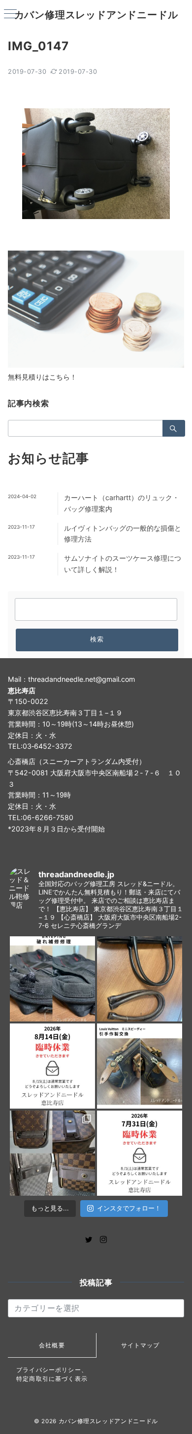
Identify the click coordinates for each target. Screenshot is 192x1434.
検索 (97, 639)
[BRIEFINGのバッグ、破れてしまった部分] (52, 978)
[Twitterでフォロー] (88, 1240)
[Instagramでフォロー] (103, 1240)
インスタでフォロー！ (129, 1208)
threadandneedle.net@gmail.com (81, 679)
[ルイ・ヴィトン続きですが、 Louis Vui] (139, 1066)
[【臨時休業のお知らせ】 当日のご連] (139, 1153)
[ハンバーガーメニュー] (10, 14)
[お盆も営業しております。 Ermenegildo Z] (139, 978)
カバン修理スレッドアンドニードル (96, 14)
